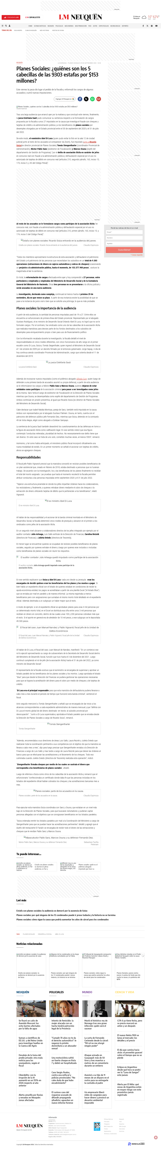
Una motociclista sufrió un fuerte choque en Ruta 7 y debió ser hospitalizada (64, 1060)
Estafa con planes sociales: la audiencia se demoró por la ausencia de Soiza (51, 910)
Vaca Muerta (18, 30)
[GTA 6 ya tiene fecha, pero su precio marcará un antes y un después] (129, 1008)
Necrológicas (115, 26)
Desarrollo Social (45, 934)
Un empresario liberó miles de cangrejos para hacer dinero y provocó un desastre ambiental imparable (96, 1097)
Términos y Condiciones (110, 1133)
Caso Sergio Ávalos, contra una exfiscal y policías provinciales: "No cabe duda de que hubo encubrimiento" (63, 1077)
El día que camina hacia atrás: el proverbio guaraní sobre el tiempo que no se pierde (129, 1053)
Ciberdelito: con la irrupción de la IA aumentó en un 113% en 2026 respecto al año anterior (30, 1080)
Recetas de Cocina (58, 30)
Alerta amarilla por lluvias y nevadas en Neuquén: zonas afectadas (31, 1097)
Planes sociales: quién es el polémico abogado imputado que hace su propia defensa (88, 868)
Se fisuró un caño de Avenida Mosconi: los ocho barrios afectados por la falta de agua (29, 1024)
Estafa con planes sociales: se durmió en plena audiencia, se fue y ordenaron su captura (44, 868)
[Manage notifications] (156, 1137)
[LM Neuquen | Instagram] (152, 26)
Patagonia (107, 1124)
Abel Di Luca (59, 934)
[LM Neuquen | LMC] (32, 17)
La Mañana (62, 63)
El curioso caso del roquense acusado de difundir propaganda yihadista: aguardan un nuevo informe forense (62, 1097)
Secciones (122, 1129)
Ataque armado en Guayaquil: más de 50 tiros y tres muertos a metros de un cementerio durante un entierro (96, 1060)
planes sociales (74, 63)
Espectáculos (104, 26)
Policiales (59, 26)
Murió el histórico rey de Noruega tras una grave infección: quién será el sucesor (95, 1024)
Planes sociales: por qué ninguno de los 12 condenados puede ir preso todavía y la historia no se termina (65, 915)
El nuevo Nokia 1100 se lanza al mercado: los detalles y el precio (128, 1038)
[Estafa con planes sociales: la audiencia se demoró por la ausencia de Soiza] (31, 961)
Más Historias (44, 30)
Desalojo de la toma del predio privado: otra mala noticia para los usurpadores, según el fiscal (31, 1060)
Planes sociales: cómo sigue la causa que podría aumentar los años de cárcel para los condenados (62, 919)
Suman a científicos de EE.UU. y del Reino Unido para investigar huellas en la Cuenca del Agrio (31, 1041)
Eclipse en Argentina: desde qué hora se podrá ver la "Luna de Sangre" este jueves (128, 1071)
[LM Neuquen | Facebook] (143, 26)
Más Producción (81, 26)
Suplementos (107, 1131)
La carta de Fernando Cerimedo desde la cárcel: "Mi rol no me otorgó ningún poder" (96, 1041)
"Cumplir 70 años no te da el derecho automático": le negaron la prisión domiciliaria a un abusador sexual (64, 1043)
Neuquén (51, 26)
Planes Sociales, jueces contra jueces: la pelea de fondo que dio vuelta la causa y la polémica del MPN (128, 976)
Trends (106, 1129)
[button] (2, 25)
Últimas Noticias (40, 26)
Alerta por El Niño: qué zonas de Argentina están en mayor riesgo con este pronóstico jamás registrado (129, 1089)
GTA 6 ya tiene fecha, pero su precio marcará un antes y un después (129, 1023)
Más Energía (69, 26)
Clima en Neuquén (31, 30)
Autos (95, 26)
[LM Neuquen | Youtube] (156, 26)
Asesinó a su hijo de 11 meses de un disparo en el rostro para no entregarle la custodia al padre (96, 1079)
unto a (87, 142)
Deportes (125, 26)
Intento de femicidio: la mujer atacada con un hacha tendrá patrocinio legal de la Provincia (63, 1024)
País (89, 26)
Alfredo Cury (81, 378)
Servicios (121, 1131)
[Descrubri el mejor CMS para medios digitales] (136, 1146)
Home (30, 26)
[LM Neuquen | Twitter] (148, 26)
